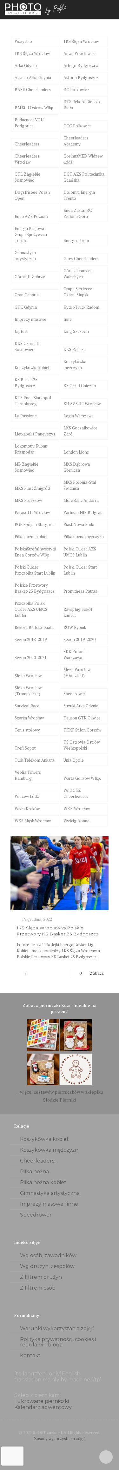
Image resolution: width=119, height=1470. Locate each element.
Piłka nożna (34, 1172)
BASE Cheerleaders (33, 89)
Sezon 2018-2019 (31, 639)
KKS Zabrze (74, 349)
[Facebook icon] (52, 1447)
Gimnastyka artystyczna (25, 255)
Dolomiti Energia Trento (79, 195)
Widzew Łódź (27, 796)
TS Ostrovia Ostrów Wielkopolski (81, 745)
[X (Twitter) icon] (59, 1447)
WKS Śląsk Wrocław (33, 821)
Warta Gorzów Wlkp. (82, 778)
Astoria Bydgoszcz (80, 77)
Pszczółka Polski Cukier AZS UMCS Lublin (31, 609)
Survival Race (27, 706)
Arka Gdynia (26, 65)
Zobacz (97, 973)
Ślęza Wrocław (28, 675)
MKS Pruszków (28, 500)
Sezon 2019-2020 (79, 639)
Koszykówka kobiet (32, 367)
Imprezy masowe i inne (49, 1204)
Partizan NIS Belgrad (82, 512)
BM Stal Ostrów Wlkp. (34, 108)
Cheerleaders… (39, 1161)
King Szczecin (76, 331)
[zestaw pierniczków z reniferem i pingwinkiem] (43, 1084)
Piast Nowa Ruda (78, 524)
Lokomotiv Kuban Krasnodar (31, 449)
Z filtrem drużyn (41, 1277)
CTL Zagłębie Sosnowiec (27, 177)
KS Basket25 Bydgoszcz (26, 382)
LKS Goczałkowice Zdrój (80, 431)
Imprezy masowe (30, 319)
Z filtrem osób (38, 1288)
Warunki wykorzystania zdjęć (57, 1328)
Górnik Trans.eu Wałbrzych (78, 274)
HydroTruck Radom (81, 307)
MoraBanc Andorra (81, 500)
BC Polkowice (76, 89)
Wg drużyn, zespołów (47, 1266)
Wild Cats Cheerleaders (75, 793)
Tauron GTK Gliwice (82, 718)
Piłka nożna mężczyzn (83, 536)
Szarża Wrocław (29, 718)
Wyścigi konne (76, 821)
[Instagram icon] (66, 1447)
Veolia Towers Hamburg (28, 775)
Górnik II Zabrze (30, 277)
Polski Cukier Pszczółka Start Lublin (35, 570)
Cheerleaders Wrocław (27, 159)
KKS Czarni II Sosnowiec (27, 346)
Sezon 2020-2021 (31, 657)
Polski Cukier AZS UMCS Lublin (79, 552)
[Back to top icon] (106, 1457)
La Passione (26, 416)
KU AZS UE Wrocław (82, 404)
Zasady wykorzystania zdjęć (59, 1438)
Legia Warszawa (78, 416)
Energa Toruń (76, 240)
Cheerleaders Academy (75, 141)
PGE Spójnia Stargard (34, 524)
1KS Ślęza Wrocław (81, 41)
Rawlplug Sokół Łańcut (77, 612)
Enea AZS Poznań (31, 216)
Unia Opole (73, 760)
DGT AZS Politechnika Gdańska (83, 177)
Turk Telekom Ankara (34, 760)
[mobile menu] (110, 9)
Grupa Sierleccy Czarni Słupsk (77, 292)
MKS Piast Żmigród (32, 488)
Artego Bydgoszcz (80, 65)
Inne (67, 319)
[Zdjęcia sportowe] (36, 9)
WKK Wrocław (76, 809)
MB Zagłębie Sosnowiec (26, 467)
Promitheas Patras (80, 591)
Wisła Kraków (27, 809)
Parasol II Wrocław (32, 512)
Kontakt (30, 1355)
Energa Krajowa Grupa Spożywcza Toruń (31, 234)
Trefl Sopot (25, 748)
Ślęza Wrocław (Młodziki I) (76, 672)
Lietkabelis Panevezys (35, 434)
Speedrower (74, 694)
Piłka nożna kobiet (31, 536)
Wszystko (23, 41)
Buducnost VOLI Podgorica (30, 123)
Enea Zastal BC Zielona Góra (77, 213)
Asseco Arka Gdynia (33, 77)
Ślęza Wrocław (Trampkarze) (28, 691)
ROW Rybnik (74, 627)
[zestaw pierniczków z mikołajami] (76, 1049)
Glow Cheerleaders (81, 258)
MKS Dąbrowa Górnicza (76, 467)
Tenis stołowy (27, 730)
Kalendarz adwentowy (43, 1407)
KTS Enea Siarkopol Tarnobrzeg (33, 401)
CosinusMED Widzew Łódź (82, 159)
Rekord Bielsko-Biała (34, 627)
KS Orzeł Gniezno (79, 385)
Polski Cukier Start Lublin (80, 570)
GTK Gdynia (26, 307)
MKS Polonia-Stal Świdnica (79, 485)
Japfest (21, 331)
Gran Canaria (27, 295)
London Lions (76, 452)
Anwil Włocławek (79, 53)
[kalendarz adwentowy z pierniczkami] (43, 1049)
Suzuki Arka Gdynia (80, 706)
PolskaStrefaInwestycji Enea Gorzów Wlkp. (35, 552)
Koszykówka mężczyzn (74, 364)
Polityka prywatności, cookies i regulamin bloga (58, 1342)
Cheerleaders (27, 144)
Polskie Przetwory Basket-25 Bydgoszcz (35, 588)
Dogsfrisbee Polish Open (32, 195)
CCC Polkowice (77, 126)
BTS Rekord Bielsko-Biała (82, 105)
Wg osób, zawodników (48, 1255)
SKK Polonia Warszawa (75, 654)
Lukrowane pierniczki (41, 1401)
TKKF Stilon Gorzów (82, 730)
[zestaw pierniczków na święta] (76, 1084)
